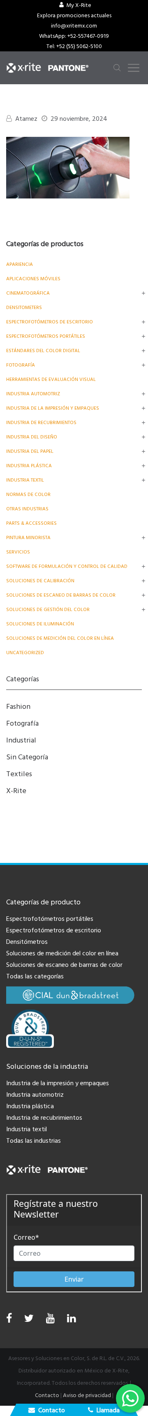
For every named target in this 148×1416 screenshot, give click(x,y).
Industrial (21, 740)
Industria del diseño (31, 437)
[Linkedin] (71, 1320)
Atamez (26, 118)
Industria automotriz (35, 1094)
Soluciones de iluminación (40, 623)
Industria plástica (29, 465)
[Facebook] (9, 1319)
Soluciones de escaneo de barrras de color (64, 964)
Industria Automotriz (33, 393)
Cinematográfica (28, 293)
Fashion (18, 706)
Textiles (19, 774)
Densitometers (24, 307)
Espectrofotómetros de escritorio (49, 321)
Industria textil (25, 480)
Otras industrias (27, 508)
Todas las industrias (33, 1140)
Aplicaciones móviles (33, 278)
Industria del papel (29, 451)
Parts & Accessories (31, 523)
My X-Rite (78, 5)
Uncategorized (25, 652)
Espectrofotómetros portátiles (45, 336)
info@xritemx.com (74, 26)
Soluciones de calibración (40, 580)
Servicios (18, 552)
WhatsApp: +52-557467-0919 (74, 36)
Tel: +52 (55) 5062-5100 (74, 46)
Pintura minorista (28, 537)
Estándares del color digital (43, 350)
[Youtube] (50, 1320)
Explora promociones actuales (74, 16)
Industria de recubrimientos (41, 422)
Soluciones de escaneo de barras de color (61, 595)
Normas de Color (28, 494)
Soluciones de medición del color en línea (60, 638)
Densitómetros (27, 941)
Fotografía (20, 365)
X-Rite (16, 791)
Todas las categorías (35, 976)
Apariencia (19, 264)
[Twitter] (29, 1320)
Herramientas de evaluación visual (51, 379)
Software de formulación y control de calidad (66, 566)
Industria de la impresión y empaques (52, 408)
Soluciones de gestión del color (48, 609)
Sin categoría (27, 757)
